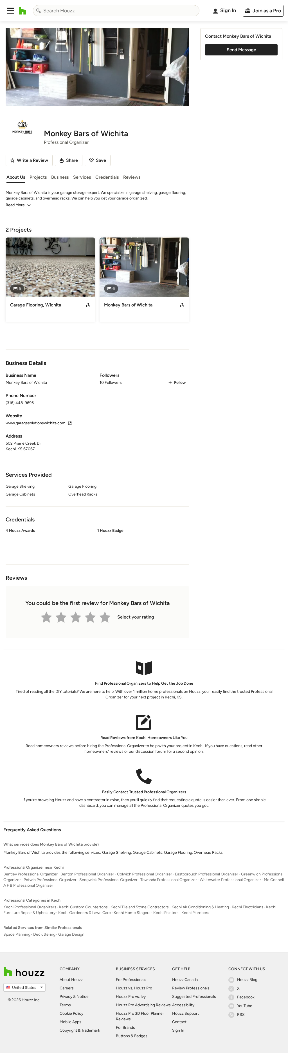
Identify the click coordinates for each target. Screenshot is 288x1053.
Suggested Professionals (194, 996)
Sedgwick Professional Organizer (108, 879)
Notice (82, 996)
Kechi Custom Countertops (83, 907)
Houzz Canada (185, 979)
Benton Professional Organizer (87, 874)
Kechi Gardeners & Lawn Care (84, 912)
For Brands (125, 1027)
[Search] (38, 10)
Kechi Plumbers (195, 912)
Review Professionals (191, 988)
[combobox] (116, 10)
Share (72, 160)
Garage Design (71, 934)
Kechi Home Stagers (132, 912)
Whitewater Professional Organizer (230, 879)
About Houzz (71, 979)
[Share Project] (88, 305)
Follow (180, 382)
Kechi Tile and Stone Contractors (140, 907)
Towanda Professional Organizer (168, 879)
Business (60, 177)
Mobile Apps (70, 1022)
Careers (67, 988)
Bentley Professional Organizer (30, 874)
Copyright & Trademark (80, 1030)
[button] (10, 11)
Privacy (66, 996)
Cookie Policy (71, 1013)
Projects (38, 177)
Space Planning (16, 934)
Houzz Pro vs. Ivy (131, 996)
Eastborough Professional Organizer (206, 874)
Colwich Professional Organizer (144, 874)
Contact (179, 1022)
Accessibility (183, 1005)
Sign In (178, 1030)
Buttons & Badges (131, 1036)
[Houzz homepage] (22, 11)
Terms (65, 1005)
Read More (15, 205)
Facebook (246, 997)
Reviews (131, 177)
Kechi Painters (166, 912)
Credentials (107, 177)
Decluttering (44, 934)
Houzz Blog (247, 979)
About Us (15, 177)
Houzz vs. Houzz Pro (134, 988)
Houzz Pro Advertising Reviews (143, 1005)
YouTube (244, 1005)
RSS (241, 1014)
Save (101, 160)
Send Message (241, 49)
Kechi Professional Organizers (29, 907)
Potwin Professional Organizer (50, 879)
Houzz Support (185, 1013)
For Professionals (131, 979)
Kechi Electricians (247, 907)
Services (82, 177)
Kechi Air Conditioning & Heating (200, 907)
